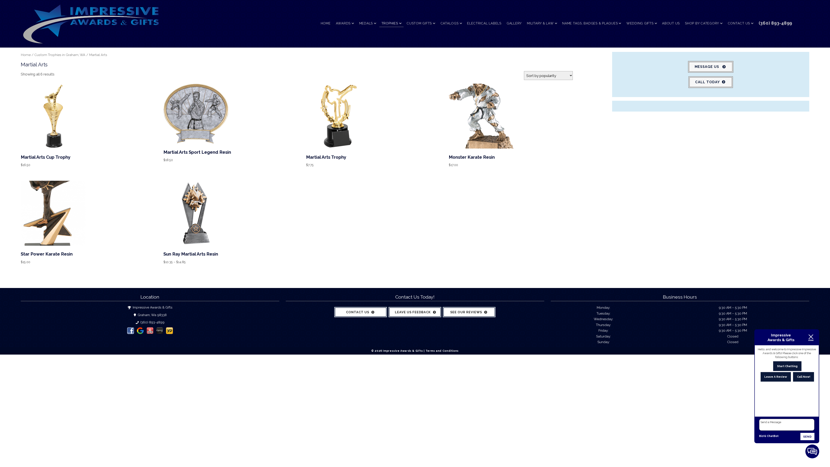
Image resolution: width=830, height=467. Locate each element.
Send (807, 436)
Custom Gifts (419, 23)
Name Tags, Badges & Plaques (590, 23)
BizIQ (762, 436)
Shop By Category (702, 23)
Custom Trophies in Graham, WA (59, 55)
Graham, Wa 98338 (152, 315)
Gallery (514, 23)
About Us (671, 23)
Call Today (707, 82)
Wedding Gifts (640, 23)
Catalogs (450, 23)
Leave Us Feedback (413, 312)
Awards (343, 23)
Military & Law (540, 23)
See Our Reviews (466, 312)
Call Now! (803, 376)
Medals (366, 23)
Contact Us (739, 23)
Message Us (707, 67)
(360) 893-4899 (151, 322)
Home (326, 23)
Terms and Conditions (442, 350)
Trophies (389, 23)
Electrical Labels (484, 23)
